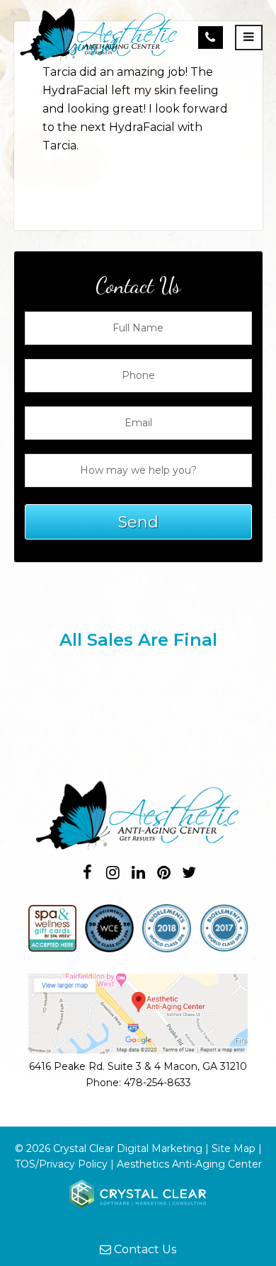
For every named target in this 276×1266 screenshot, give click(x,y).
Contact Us (143, 1249)
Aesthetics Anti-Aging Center (189, 1164)
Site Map (233, 1148)
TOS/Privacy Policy (61, 1164)
